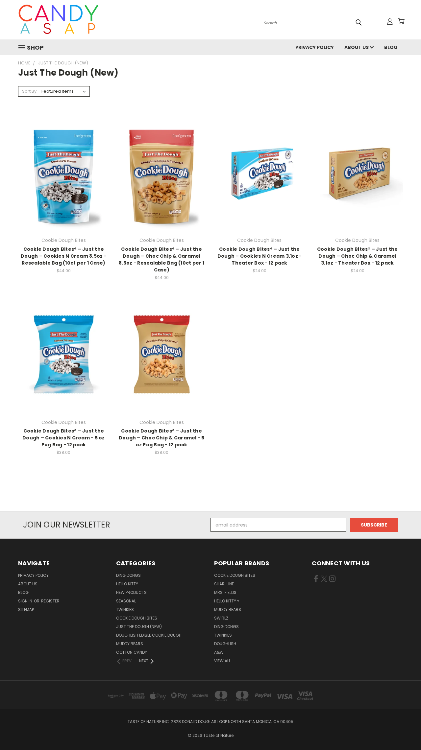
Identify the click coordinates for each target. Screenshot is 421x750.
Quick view (63, 165)
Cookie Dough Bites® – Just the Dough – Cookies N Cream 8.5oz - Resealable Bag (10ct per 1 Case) (64, 256)
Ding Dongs (128, 575)
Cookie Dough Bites (136, 618)
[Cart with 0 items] (401, 21)
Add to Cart (63, 177)
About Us (357, 47)
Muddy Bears (129, 643)
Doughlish (225, 643)
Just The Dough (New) (139, 626)
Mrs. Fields (225, 592)
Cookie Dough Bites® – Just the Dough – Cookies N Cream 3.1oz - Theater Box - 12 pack (259, 256)
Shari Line (224, 584)
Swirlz (221, 618)
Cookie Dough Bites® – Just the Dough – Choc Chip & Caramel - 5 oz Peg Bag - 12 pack (162, 438)
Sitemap (26, 609)
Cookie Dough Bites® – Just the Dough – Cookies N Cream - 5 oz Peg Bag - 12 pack (63, 438)
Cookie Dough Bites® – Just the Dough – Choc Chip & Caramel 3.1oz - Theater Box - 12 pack (357, 256)
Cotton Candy (131, 652)
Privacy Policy (314, 47)
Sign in (25, 601)
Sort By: (29, 91)
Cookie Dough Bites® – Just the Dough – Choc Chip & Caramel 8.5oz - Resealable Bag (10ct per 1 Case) (161, 259)
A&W (219, 652)
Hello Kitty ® (226, 601)
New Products (131, 592)
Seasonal (126, 601)
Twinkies (125, 609)
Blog (391, 47)
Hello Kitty (127, 584)
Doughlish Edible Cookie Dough (149, 635)
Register (50, 601)
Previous (404, 729)
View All (222, 661)
